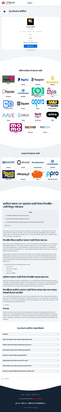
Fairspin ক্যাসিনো (30, 27)
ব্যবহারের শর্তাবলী (34, 394)
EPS (52, 96)
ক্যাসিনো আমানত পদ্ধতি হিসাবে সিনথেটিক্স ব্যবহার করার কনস (18, 219)
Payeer (45, 132)
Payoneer (8, 96)
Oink (38, 179)
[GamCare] (25, 403)
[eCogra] (18, 403)
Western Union (52, 108)
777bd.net (36, 407)
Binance (52, 84)
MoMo (16, 132)
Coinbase (23, 96)
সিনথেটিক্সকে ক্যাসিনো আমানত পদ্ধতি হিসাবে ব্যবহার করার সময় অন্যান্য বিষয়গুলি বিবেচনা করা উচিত (25, 222)
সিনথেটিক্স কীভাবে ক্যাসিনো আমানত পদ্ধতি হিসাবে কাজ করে (18, 215)
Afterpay (23, 179)
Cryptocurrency (8, 108)
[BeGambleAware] (37, 403)
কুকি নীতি (22, 394)
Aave (8, 120)
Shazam (8, 167)
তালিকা (30, 3)
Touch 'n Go (8, 179)
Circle (23, 120)
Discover (30, 132)
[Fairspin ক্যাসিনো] (30, 21)
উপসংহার (8, 225)
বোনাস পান (31, 46)
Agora (37, 108)
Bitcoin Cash (38, 96)
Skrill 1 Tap (38, 120)
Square (23, 108)
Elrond (23, 167)
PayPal (23, 84)
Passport (37, 84)
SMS (52, 120)
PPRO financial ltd (52, 179)
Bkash (8, 83)
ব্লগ (39, 394)
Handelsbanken (38, 167)
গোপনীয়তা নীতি (27, 394)
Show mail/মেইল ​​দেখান (37, 398)
